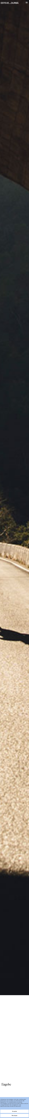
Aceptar (14, 1111)
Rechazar (14, 1115)
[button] (26, 2)
